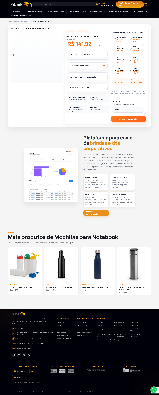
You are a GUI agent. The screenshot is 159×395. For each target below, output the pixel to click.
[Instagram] (24, 355)
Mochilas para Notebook (21, 21)
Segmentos (16, 11)
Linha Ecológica (119, 322)
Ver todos (100, 322)
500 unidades (120, 60)
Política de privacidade (119, 392)
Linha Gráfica (134, 322)
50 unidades (121, 39)
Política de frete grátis (64, 335)
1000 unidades (120, 70)
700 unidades (136, 60)
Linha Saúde (101, 325)
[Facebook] (29, 355)
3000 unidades (136, 70)
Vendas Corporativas (64, 339)
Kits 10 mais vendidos (140, 11)
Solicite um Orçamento (106, 4)
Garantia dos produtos (84, 332)
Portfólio (60, 325)
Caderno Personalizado (76, 11)
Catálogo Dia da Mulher (105, 340)
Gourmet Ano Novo (120, 329)
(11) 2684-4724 (22, 329)
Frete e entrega (82, 329)
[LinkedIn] (14, 355)
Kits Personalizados (96, 11)
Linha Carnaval (119, 325)
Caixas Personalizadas (55, 11)
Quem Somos (61, 332)
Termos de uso (82, 325)
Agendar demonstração (92, 213)
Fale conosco (61, 329)
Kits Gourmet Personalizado (118, 11)
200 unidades (120, 49)
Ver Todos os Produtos (129, 3)
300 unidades (136, 49)
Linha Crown (134, 325)
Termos (131, 392)
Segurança (80, 335)
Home (10, 21)
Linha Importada (102, 329)
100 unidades (137, 39)
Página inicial (61, 322)
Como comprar (82, 322)
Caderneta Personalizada (34, 11)
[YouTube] (19, 355)
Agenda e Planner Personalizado (21, 16)
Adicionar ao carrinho (128, 119)
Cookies (138, 392)
